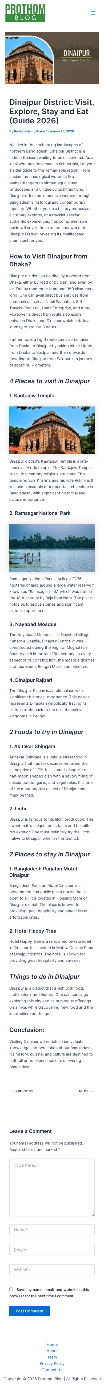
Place (40, 131)
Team (52, 1357)
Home (52, 1344)
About (52, 1350)
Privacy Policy (52, 1363)
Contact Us (52, 1369)
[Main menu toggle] (93, 13)
